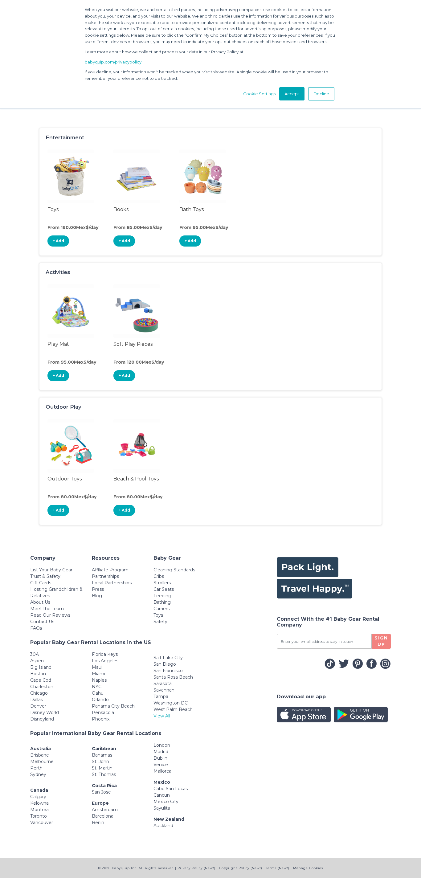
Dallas (36, 699)
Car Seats (163, 589)
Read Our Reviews (50, 615)
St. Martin (102, 768)
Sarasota (162, 683)
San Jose (101, 792)
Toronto (38, 816)
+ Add (58, 241)
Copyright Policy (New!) (240, 868)
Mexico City (165, 801)
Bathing (162, 602)
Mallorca (162, 771)
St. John (100, 761)
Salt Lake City (168, 657)
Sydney (38, 774)
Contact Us (42, 621)
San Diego (164, 664)
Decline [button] (321, 93)
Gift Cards (40, 583)
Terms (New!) (277, 868)
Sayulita (161, 808)
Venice (160, 764)
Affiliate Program (110, 570)
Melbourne (42, 761)
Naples (99, 680)
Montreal (40, 809)
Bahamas (102, 755)
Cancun (161, 795)
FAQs (36, 628)
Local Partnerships (112, 583)
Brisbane (39, 755)
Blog (97, 595)
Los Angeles (105, 661)
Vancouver (41, 822)
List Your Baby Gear (51, 570)
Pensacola (103, 712)
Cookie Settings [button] (259, 93)
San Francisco (168, 670)
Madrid (160, 751)
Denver (38, 706)
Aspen (37, 661)
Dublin (160, 758)
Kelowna (39, 803)
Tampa (160, 696)
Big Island (40, 667)
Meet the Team (47, 608)
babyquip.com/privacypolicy (113, 61)
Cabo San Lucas (170, 788)
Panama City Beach (113, 706)
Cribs (158, 576)
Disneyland (42, 719)
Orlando (100, 699)
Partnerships (105, 576)
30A (34, 654)
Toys (158, 615)
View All (161, 716)
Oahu (98, 693)
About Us (40, 602)
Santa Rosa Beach (173, 677)
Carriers (161, 608)
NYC (96, 686)
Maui (97, 667)
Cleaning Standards (174, 570)
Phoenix (100, 719)
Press (98, 589)
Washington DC (170, 703)
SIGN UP (381, 641)
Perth (36, 768)
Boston (38, 673)
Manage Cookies (308, 868)
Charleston (41, 686)
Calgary (38, 796)
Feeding (162, 595)
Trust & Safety (45, 576)
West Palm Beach (173, 709)
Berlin (98, 822)
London (161, 745)
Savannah (163, 690)
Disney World (44, 712)
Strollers (162, 583)
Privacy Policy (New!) (196, 868)
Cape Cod (40, 680)
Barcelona (102, 816)
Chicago (39, 693)
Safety (160, 621)
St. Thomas (104, 774)
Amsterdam (105, 809)
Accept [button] (291, 93)
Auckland (163, 825)
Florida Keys (105, 654)
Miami (98, 673)
